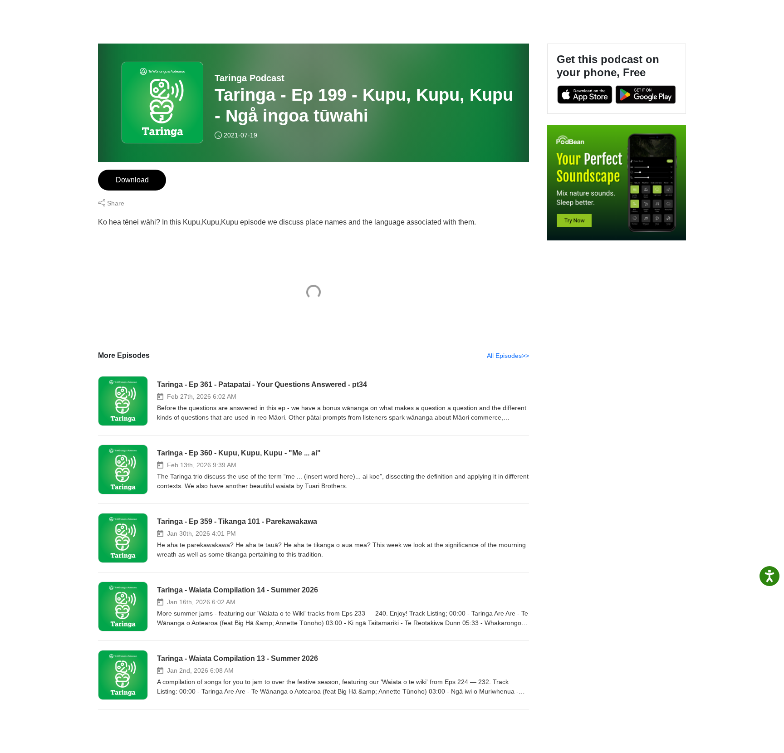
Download (132, 180)
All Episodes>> (508, 355)
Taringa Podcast (249, 78)
